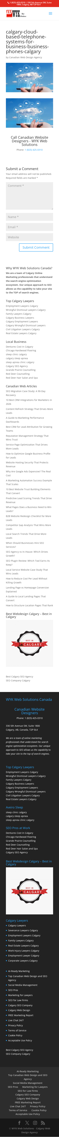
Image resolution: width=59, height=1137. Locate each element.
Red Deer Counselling (18, 373)
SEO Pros (13, 990)
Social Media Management (22, 985)
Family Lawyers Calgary (18, 313)
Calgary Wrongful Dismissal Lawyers (26, 325)
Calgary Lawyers (17, 925)
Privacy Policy (15, 1025)
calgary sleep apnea (17, 358)
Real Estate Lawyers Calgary (21, 333)
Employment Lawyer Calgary (23, 955)
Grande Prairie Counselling (21, 369)
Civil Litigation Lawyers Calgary (23, 329)
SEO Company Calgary (18, 680)
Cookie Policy (15, 1035)
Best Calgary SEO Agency (19, 676)
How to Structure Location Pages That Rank (29, 605)
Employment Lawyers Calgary (22, 305)
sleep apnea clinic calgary (20, 362)
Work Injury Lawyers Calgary (23, 950)
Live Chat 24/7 (16, 1020)
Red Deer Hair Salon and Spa (22, 377)
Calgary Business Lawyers (20, 317)
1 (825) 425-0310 (34, 149)
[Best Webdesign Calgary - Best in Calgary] (29, 643)
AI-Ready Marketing (19, 971)
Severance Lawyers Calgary (23, 930)
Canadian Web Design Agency (25, 57)
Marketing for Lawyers (20, 995)
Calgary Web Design (19, 1010)
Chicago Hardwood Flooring (21, 350)
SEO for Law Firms (18, 1000)
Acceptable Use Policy (20, 1040)
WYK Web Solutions (23, 1128)
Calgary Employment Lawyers (22, 321)
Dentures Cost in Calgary (19, 346)
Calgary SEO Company (20, 1005)
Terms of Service (17, 1030)
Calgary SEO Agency (17, 366)
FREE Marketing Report (20, 1015)
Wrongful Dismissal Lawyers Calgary (26, 309)
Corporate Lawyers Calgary (23, 960)
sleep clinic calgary (16, 354)
